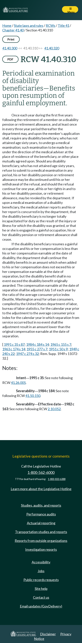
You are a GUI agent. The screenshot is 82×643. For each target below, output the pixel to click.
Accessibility (41, 562)
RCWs (50, 25)
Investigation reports (41, 549)
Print (10, 39)
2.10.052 (54, 409)
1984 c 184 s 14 (37, 344)
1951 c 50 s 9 (58, 349)
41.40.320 (51, 48)
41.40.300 (9, 48)
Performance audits (41, 514)
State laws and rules (28, 25)
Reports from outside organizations (41, 540)
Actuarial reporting (41, 523)
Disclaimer (48, 634)
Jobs (41, 571)
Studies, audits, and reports (41, 505)
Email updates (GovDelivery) (41, 606)
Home (6, 25)
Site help (41, 588)
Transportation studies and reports (41, 532)
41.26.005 (18, 382)
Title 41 (63, 25)
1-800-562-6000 (41, 472)
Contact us (41, 597)
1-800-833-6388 (56, 479)
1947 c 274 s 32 (27, 354)
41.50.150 (32, 396)
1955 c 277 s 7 (37, 349)
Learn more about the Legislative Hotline (41, 489)
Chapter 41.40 (13, 30)
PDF (10, 59)
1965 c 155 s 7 (60, 344)
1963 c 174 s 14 (13, 349)
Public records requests (41, 580)
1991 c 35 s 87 (14, 344)
